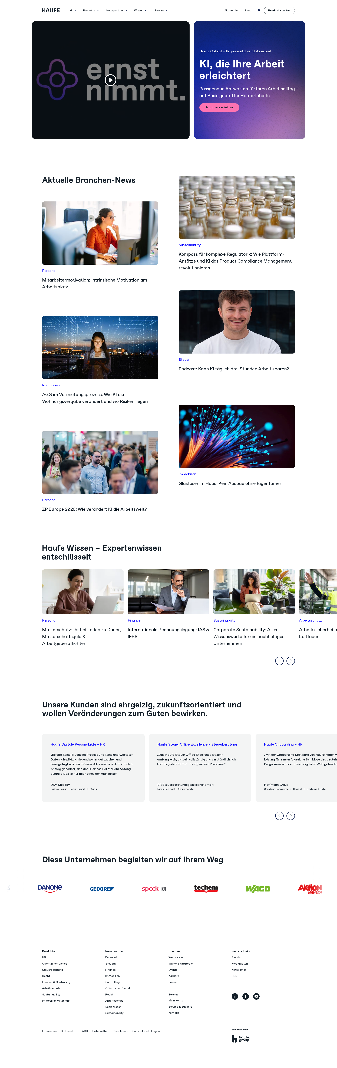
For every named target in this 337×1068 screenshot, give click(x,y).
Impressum (49, 1031)
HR (44, 957)
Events (172, 969)
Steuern (110, 963)
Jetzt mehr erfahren (219, 107)
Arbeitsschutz (51, 988)
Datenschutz (69, 1031)
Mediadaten (240, 963)
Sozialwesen (113, 1006)
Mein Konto (175, 1000)
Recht (46, 976)
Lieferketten (100, 1031)
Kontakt (173, 1012)
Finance (110, 969)
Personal (111, 957)
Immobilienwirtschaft (56, 1000)
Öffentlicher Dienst (54, 963)
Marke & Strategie (180, 963)
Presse (172, 982)
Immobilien (112, 976)
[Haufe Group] (241, 1036)
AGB (85, 1031)
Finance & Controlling (56, 982)
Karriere (173, 976)
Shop (248, 10)
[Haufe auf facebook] (245, 996)
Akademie (231, 10)
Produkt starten (279, 10)
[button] (73, 10)
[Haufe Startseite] (54, 10)
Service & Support (180, 1006)
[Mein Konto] (258, 10)
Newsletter (239, 969)
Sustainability (51, 994)
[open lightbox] (111, 80)
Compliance (120, 1031)
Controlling (112, 982)
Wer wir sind (176, 957)
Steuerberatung (52, 969)
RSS (234, 976)
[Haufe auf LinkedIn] (235, 996)
